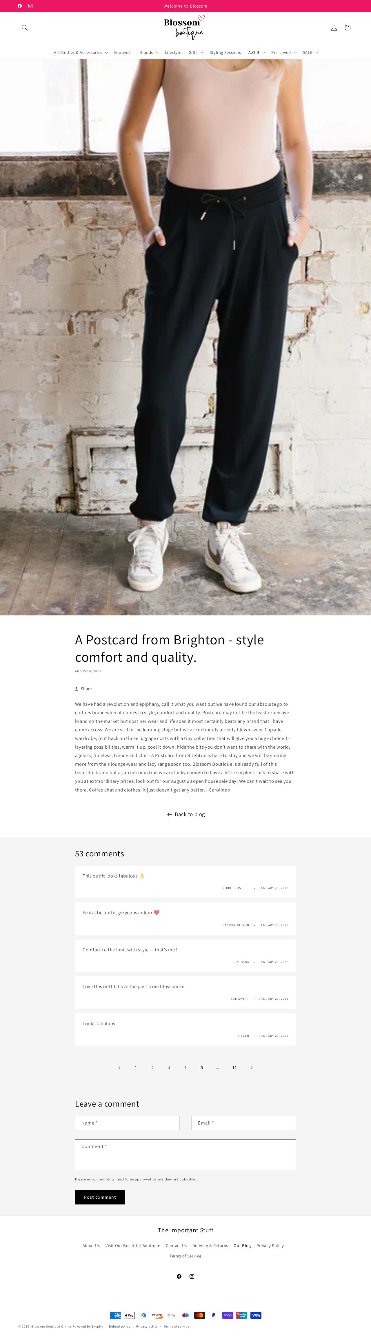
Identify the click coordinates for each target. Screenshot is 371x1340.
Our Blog (242, 1245)
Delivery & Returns (210, 1245)
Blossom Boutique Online (51, 1326)
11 (234, 1067)
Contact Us (176, 1245)
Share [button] (86, 688)
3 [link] (169, 1067)
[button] (25, 27)
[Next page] (251, 1067)
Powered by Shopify (87, 1326)
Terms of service (177, 1326)
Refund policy (119, 1326)
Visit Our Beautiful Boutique (133, 1245)
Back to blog (190, 814)
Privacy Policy (270, 1245)
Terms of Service (185, 1256)
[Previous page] (119, 1067)
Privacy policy (147, 1326)
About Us (91, 1245)
